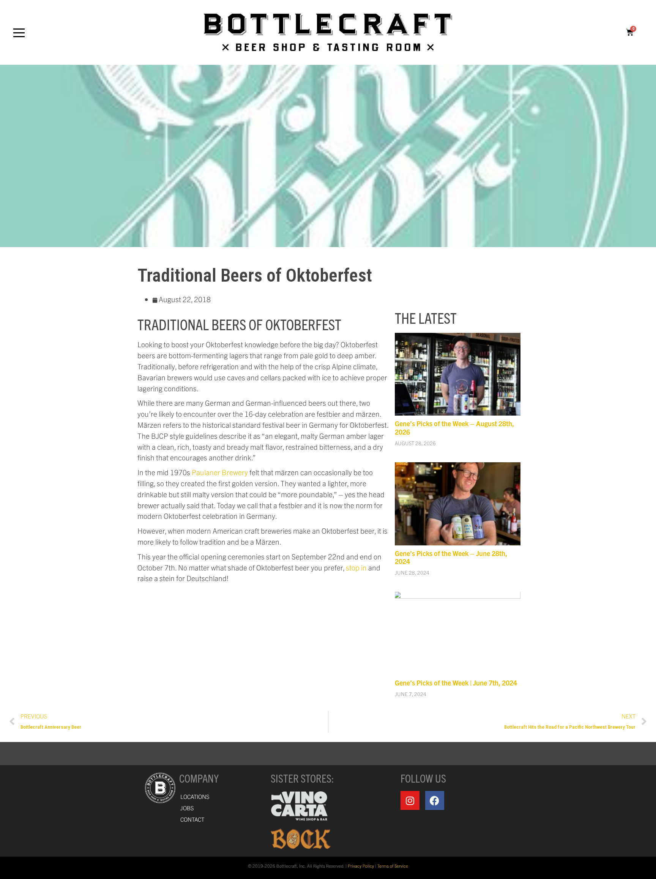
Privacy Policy (361, 865)
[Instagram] (410, 800)
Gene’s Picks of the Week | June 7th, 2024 (456, 682)
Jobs (187, 807)
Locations (195, 796)
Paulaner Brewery (220, 472)
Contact (192, 819)
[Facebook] (434, 800)
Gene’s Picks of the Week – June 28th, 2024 (451, 557)
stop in (356, 567)
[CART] (630, 32)
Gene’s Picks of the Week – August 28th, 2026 (454, 427)
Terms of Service (392, 865)
